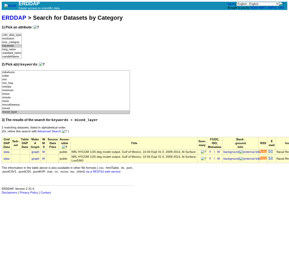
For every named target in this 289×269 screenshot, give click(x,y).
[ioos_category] (12, 42)
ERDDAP (14, 17)
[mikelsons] (66, 72)
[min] (66, 79)
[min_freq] (66, 83)
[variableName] (12, 57)
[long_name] (12, 49)
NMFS (263, 7)
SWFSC (272, 7)
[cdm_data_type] (12, 35)
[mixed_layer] (66, 112)
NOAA (254, 7)
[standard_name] (12, 53)
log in (231, 4)
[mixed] (66, 108)
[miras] (66, 101)
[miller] (66, 76)
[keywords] (12, 46)
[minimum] (66, 90)
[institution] (12, 38)
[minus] (66, 94)
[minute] (66, 97)
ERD (281, 7)
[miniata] (66, 87)
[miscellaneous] (66, 105)
